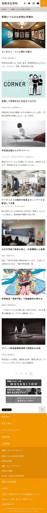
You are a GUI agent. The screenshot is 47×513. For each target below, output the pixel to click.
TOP (42, 409)
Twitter (29, 3)
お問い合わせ (15, 499)
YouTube (38, 3)
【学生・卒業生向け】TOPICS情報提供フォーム (21, 494)
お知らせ (5, 499)
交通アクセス (27, 499)
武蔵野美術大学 (8, 504)
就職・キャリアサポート (11, 466)
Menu (43, 3)
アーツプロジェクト (11, 430)
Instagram (33, 3)
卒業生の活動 (7, 471)
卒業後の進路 (7, 461)
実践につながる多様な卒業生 (13, 456)
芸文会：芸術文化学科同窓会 (13, 476)
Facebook (25, 3)
